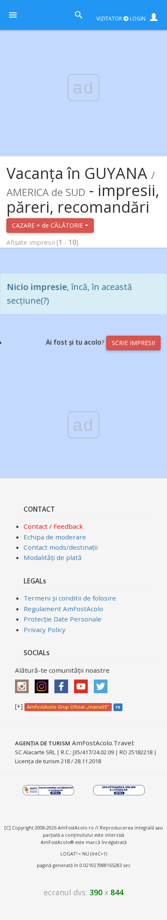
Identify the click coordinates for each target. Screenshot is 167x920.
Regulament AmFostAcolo (63, 608)
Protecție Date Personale (62, 619)
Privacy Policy (45, 629)
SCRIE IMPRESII (133, 343)
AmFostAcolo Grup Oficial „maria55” (68, 707)
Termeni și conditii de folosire (70, 598)
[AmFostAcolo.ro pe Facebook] (63, 683)
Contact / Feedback (53, 526)
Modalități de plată (53, 557)
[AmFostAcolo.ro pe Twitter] (103, 683)
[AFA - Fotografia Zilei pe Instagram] (44, 683)
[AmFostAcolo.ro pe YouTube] (83, 683)
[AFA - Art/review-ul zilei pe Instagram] (24, 683)
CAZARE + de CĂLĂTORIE (48, 225)
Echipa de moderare (55, 537)
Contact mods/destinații (61, 547)
